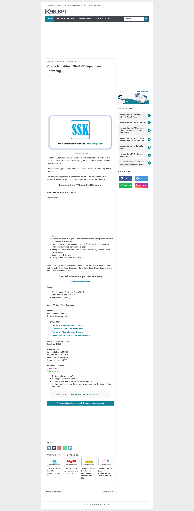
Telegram (142, 178)
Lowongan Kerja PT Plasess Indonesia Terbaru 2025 (71, 335)
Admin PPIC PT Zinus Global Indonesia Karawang (69, 329)
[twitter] (54, 448)
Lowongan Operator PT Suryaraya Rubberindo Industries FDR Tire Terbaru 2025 (131, 130)
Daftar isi (97, 5)
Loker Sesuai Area (85, 19)
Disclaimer (88, 5)
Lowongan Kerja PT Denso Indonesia (132, 122)
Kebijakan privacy (75, 5)
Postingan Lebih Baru (53, 492)
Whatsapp (127, 185)
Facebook (127, 178)
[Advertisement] (97, 39)
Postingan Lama (109, 492)
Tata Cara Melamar (104, 19)
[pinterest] (59, 448)
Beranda (50, 19)
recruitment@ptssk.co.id (80, 282)
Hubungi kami (61, 5)
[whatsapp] (65, 448)
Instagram (142, 185)
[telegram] (70, 448)
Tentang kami (50, 5)
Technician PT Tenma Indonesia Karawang (67, 325)
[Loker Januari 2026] (56, 11)
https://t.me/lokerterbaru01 (87, 394)
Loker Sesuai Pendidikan (65, 19)
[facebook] (49, 448)
